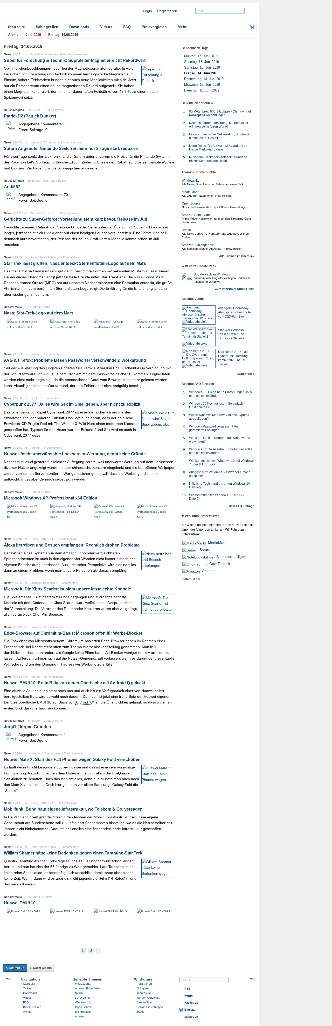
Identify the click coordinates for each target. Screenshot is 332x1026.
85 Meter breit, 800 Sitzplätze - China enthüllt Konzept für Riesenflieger (220, 113)
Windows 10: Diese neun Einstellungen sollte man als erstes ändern (221, 394)
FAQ (127, 27)
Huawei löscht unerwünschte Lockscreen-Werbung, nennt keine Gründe (75, 454)
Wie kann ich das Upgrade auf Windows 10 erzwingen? (219, 439)
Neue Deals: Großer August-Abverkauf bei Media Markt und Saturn (218, 147)
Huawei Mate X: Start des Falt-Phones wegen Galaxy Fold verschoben (72, 759)
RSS (187, 988)
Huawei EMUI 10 (20, 903)
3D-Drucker (82, 997)
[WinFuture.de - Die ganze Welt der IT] (47, 14)
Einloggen (142, 988)
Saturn (204, 550)
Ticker (27, 988)
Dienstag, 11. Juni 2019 (201, 90)
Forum (188, 995)
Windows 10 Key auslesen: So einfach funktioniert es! (216, 405)
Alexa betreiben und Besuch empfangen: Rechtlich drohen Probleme (72, 545)
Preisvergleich (154, 27)
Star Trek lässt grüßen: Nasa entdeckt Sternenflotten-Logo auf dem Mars (75, 263)
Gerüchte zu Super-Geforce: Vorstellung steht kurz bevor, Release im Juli (75, 219)
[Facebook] (244, 27)
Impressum (143, 993)
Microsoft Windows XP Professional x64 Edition (50, 498)
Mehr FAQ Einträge (241, 506)
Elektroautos (83, 1011)
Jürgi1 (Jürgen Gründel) (27, 727)
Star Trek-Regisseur (56, 861)
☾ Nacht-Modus (41, 967)
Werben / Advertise (148, 997)
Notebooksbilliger (231, 557)
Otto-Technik (219, 564)
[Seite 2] (98, 950)
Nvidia (49, 233)
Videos (106, 27)
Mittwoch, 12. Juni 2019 (202, 85)
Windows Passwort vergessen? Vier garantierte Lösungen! (214, 428)
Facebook (191, 1002)
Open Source (191, 203)
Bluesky (189, 1009)
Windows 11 (190, 180)
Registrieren (167, 11)
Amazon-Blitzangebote (198, 245)
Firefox (87, 368)
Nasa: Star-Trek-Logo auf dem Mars (38, 313)
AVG (47, 374)
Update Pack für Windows (211, 274)
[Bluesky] (252, 27)
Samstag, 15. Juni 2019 (202, 67)
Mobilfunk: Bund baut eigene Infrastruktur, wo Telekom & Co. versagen (73, 809)
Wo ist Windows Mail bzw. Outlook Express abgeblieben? (219, 416)
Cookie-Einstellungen (149, 1007)
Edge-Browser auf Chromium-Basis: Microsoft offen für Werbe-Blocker (73, 633)
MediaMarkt (217, 543)
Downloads (79, 27)
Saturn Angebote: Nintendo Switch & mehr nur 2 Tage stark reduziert (71, 148)
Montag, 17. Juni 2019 (201, 56)
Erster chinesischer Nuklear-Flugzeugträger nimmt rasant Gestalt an (220, 136)
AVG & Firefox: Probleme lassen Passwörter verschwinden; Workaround (75, 360)
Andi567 (12, 187)
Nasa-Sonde (144, 277)
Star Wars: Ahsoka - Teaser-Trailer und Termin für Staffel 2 (232, 334)
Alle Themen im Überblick (236, 256)
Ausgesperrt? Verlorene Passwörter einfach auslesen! (219, 474)
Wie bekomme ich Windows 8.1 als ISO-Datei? (217, 497)
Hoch (9, 978)
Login (147, 11)
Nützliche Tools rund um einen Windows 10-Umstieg (220, 485)
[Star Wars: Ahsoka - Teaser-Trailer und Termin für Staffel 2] (198, 336)
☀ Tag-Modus (14, 967)
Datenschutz (144, 1002)
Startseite (16, 27)
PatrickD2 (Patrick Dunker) (30, 116)
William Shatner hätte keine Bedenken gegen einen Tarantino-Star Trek (73, 853)
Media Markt (190, 192)
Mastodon (191, 1016)
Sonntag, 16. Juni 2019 (201, 62)
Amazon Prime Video (197, 215)
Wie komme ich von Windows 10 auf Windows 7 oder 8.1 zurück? (221, 462)
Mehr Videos (245, 373)
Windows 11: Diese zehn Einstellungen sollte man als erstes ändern (220, 451)
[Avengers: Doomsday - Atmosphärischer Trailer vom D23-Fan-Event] (198, 315)
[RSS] (236, 27)
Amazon (70, 553)
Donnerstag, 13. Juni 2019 (204, 79)
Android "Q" (84, 702)
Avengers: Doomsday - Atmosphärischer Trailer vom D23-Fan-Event (235, 312)
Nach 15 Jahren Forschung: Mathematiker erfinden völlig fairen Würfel (218, 124)
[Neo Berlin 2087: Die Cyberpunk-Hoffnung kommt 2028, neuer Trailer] (198, 358)
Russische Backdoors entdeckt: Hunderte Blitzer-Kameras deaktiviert (218, 159)
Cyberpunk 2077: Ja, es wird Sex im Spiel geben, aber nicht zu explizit (72, 404)
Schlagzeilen (47, 27)
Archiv (27, 1011)
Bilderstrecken (32, 1007)
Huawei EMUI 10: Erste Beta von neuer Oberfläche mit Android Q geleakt (74, 683)
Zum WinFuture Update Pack (234, 288)
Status (140, 1011)
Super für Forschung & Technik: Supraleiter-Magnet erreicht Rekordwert (75, 60)
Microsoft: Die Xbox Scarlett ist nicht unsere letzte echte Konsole (67, 589)
